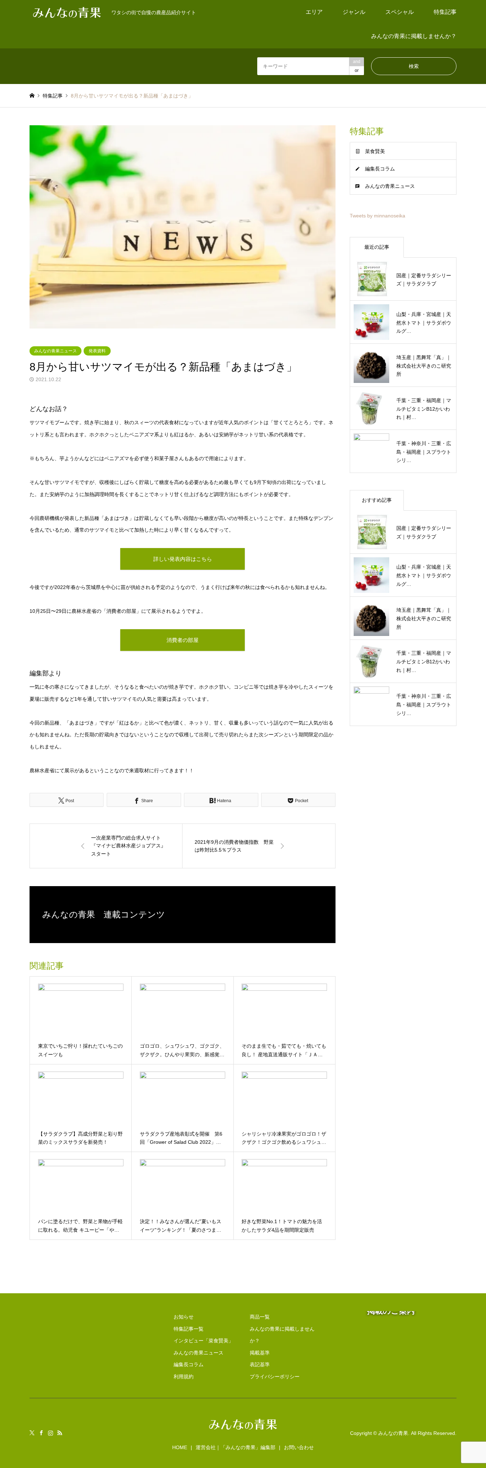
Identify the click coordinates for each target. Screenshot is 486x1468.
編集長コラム (380, 169)
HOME (179, 1447)
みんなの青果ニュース (55, 350)
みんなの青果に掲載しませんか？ (413, 36)
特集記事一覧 (189, 1329)
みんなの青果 (393, 1433)
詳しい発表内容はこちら (182, 559)
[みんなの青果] (243, 1430)
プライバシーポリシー (275, 1376)
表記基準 (260, 1364)
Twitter (32, 1432)
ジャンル (354, 12)
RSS (59, 1432)
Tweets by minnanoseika (377, 216)
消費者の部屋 (183, 640)
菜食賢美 (375, 151)
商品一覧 (260, 1317)
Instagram (50, 1432)
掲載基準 (260, 1353)
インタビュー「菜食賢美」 (203, 1340)
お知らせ (184, 1317)
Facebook (41, 1432)
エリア (314, 12)
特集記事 (445, 12)
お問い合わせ (299, 1447)
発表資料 (97, 350)
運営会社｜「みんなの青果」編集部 (235, 1447)
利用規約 (184, 1376)
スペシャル (399, 12)
